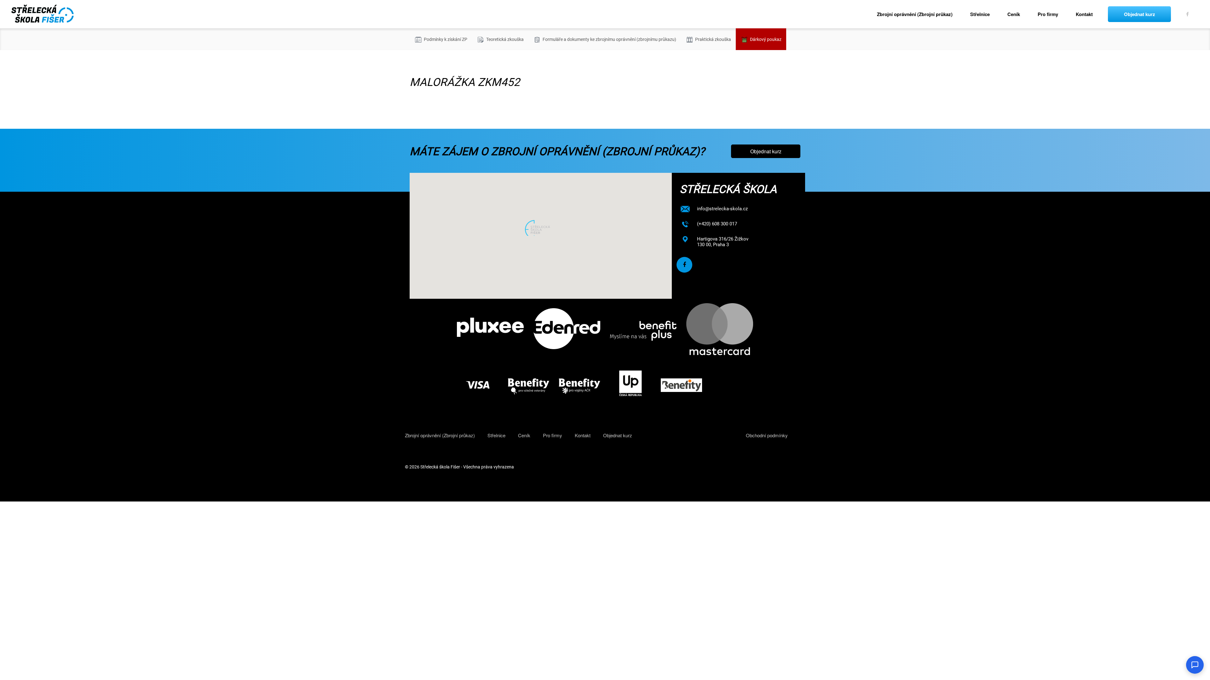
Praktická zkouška (713, 39)
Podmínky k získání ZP (445, 39)
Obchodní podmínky (767, 435)
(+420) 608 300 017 (717, 224)
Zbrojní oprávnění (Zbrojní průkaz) (915, 14)
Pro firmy (1048, 14)
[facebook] (1188, 14)
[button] (540, 228)
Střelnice (980, 14)
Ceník (1013, 14)
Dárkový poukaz (765, 39)
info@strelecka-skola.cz (722, 209)
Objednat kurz (1139, 14)
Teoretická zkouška (505, 39)
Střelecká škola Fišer (440, 466)
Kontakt (1084, 14)
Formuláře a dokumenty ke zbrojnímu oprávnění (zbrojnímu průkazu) (609, 39)
